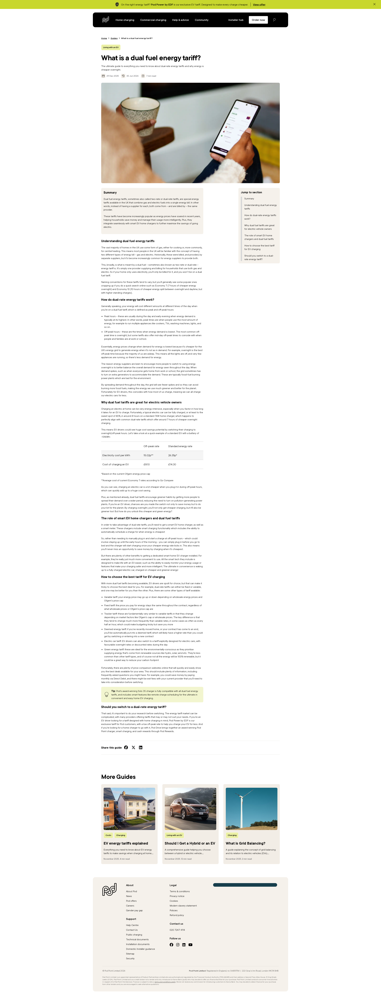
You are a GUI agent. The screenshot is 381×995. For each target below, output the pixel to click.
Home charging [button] (125, 20)
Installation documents (138, 944)
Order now (258, 20)
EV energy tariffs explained (126, 843)
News (129, 896)
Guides (114, 38)
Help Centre (132, 925)
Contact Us (132, 929)
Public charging (134, 934)
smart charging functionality (156, 528)
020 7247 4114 (177, 929)
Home (104, 38)
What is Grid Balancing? (245, 843)
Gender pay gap (134, 910)
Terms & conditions (180, 891)
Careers (130, 905)
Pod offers (131, 900)
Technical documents (137, 939)
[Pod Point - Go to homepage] (105, 19)
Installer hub (235, 20)
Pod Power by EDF (178, 720)
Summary (249, 198)
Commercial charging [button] (153, 20)
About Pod (131, 891)
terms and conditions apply (165, 982)
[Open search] (274, 20)
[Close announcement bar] (374, 4)
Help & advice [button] (180, 20)
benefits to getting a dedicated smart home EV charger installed (164, 555)
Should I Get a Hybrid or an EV (190, 843)
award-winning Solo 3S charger (138, 691)
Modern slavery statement (183, 905)
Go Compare (166, 480)
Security (130, 958)
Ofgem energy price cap (137, 473)
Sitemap (130, 953)
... (128, 853)
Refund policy (177, 915)
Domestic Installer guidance (140, 948)
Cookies (174, 900)
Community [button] (202, 20)
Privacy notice (177, 896)
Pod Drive (156, 727)
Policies (174, 910)
